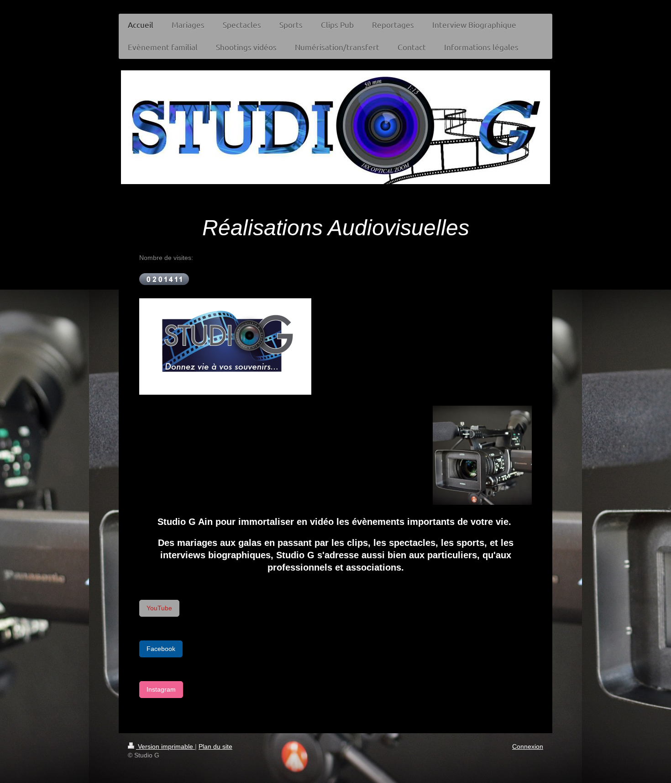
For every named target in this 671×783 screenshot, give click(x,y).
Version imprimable (165, 746)
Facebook (161, 648)
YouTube (159, 608)
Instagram (161, 689)
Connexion (527, 746)
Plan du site (215, 746)
